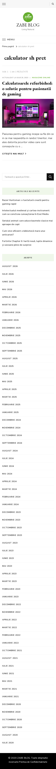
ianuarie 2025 (10, 412)
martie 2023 (9, 581)
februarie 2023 (11, 589)
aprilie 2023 (9, 573)
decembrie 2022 (11, 604)
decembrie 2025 (11, 328)
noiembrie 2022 (11, 612)
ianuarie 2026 (10, 320)
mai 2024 (7, 473)
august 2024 (10, 450)
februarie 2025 (11, 404)
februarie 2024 (11, 496)
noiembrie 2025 (11, 335)
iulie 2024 (8, 458)
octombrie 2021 (12, 650)
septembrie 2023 (12, 535)
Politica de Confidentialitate (33, 762)
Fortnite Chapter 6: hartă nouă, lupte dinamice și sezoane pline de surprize (27, 243)
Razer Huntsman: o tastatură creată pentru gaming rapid (25, 202)
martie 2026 (9, 304)
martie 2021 (9, 689)
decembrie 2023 (11, 512)
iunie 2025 (8, 374)
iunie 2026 (8, 281)
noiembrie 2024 (11, 427)
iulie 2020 (8, 742)
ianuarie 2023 (10, 596)
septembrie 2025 (12, 351)
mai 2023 (7, 566)
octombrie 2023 (12, 527)
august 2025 (10, 358)
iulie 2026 (8, 274)
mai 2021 (7, 681)
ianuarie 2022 (10, 643)
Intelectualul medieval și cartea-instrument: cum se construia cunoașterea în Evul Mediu (26, 212)
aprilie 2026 (9, 297)
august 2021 (10, 658)
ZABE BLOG (28, 25)
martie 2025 (9, 397)
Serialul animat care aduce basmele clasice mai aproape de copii (27, 222)
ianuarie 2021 (10, 696)
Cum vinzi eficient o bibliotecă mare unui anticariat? (23, 232)
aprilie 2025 (9, 389)
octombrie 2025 (12, 343)
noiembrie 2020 (11, 712)
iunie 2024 (8, 466)
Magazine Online (41, 77)
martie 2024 (9, 489)
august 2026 (10, 266)
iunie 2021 (8, 673)
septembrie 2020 (12, 727)
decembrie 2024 (11, 420)
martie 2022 (9, 627)
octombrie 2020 (12, 719)
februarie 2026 (11, 312)
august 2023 (10, 542)
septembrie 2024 (12, 443)
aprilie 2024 (9, 481)
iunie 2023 (8, 558)
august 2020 (10, 735)
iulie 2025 (8, 366)
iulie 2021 (8, 666)
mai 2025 (7, 381)
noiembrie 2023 (11, 519)
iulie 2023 (8, 550)
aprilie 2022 (9, 619)
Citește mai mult (13, 153)
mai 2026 (7, 289)
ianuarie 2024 (10, 504)
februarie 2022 (11, 635)
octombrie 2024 (12, 435)
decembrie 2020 (11, 704)
